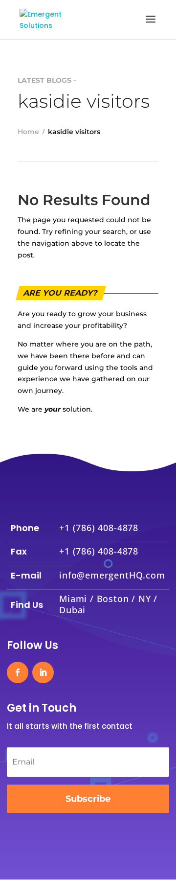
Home (28, 131)
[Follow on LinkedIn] (43, 672)
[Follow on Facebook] (17, 672)
